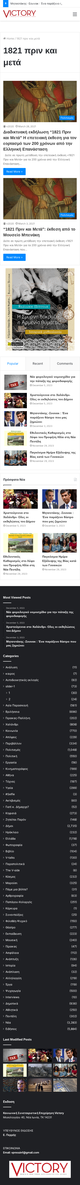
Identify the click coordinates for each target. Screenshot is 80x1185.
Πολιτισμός (13, 749)
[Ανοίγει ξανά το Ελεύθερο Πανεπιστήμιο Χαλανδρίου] (15, 1085)
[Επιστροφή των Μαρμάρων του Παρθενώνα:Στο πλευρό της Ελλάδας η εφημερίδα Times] (40, 1084)
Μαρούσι (11, 883)
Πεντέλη (11, 1016)
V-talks (10, 857)
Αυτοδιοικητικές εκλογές (22, 680)
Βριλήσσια (12, 711)
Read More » (14, 171)
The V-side (13, 870)
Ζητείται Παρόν (16, 819)
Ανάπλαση (12, 971)
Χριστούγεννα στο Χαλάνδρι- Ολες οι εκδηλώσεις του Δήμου (19, 517)
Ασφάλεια (12, 952)
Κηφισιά (11, 813)
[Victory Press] (19, 14)
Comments (65, 363)
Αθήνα (10, 775)
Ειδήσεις (11, 1029)
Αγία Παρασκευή (17, 705)
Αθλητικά (12, 1009)
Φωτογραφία (14, 845)
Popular (12, 363)
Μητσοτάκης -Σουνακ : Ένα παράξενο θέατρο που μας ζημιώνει (49, 417)
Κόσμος (10, 876)
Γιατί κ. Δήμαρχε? (17, 806)
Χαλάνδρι (12, 724)
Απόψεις (11, 737)
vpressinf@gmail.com (25, 1152)
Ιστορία (10, 965)
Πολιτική (11, 756)
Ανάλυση (11, 667)
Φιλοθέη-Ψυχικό (16, 921)
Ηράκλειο (12, 832)
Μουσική (11, 940)
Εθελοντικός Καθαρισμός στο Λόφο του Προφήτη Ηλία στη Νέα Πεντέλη (53, 437)
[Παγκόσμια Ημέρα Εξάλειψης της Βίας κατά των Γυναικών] (15, 458)
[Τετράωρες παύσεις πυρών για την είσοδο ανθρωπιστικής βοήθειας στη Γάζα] (65, 1085)
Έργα (9, 984)
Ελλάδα (11, 838)
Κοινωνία (12, 730)
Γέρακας (11, 946)
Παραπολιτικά (15, 864)
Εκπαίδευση (14, 933)
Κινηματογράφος (17, 768)
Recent (38, 363)
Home (10, 38)
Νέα (8, 1022)
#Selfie (10, 794)
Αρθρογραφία (14, 895)
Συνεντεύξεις (14, 914)
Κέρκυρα (11, 908)
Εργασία (11, 762)
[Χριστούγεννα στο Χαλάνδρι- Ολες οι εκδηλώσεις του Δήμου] (15, 400)
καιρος (10, 673)
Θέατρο (10, 927)
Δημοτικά (12, 1003)
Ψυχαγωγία (13, 990)
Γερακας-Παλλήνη (18, 718)
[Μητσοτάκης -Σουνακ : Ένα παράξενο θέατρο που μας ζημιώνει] (15, 418)
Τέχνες (10, 781)
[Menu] (75, 15)
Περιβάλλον (14, 743)
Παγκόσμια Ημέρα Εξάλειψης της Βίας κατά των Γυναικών (59, 561)
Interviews (12, 997)
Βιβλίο (10, 851)
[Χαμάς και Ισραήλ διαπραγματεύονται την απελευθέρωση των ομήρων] (40, 1070)
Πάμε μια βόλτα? (17, 889)
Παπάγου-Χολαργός (19, 902)
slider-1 (10, 686)
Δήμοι (9, 826)
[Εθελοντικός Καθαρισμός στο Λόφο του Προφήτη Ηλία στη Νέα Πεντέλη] (15, 438)
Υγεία (9, 787)
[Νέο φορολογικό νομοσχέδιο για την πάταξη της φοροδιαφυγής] (15, 382)
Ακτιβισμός (13, 800)
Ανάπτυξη (12, 959)
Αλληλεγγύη (14, 978)
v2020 (10, 126)
